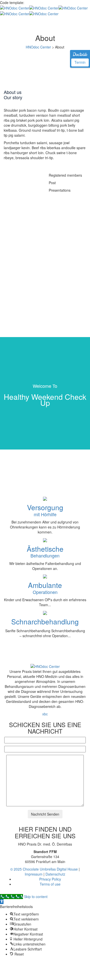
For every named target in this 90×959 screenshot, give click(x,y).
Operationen (45, 589)
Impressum (33, 874)
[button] (2, 901)
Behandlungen (45, 552)
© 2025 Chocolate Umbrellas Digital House (44, 869)
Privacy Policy (50, 879)
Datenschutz (55, 874)
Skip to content (36, 896)
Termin (80, 62)
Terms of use (50, 884)
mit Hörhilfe (45, 511)
